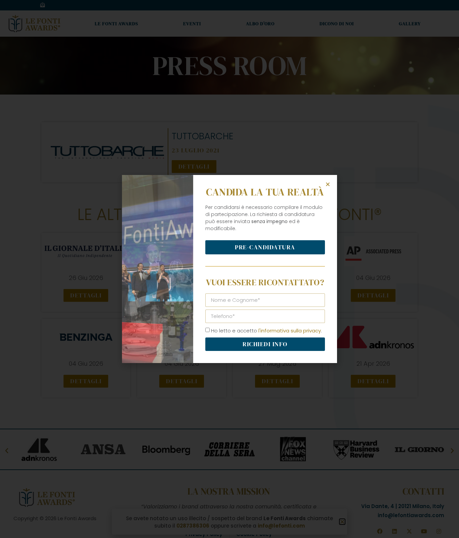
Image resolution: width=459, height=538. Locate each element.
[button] (327, 184)
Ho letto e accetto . (266, 330)
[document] (229, 269)
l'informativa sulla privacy (289, 330)
